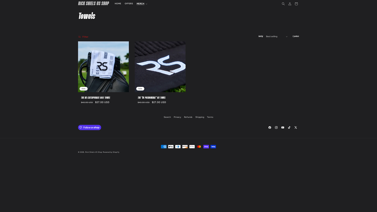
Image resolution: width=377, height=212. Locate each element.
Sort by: (260, 36)
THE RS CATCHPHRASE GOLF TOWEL (95, 97)
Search (167, 117)
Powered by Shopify (111, 152)
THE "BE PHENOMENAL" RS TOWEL (152, 97)
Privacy (177, 117)
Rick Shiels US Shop (93, 152)
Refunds (188, 117)
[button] (141, 4)
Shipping (199, 117)
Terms (210, 117)
